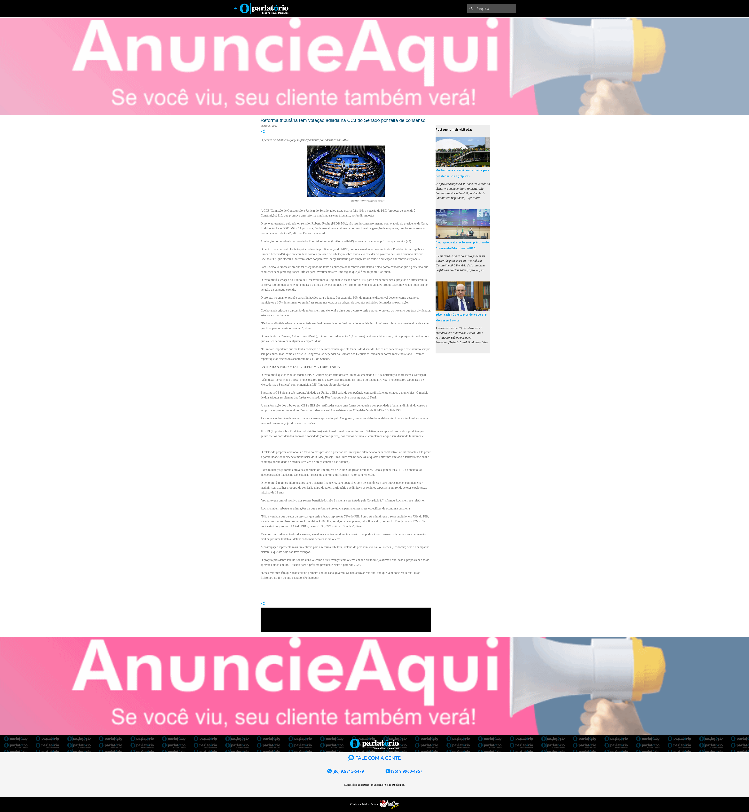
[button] (263, 131)
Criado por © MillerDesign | (365, 804)
